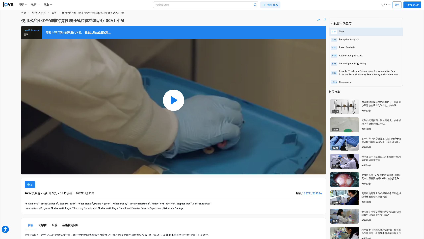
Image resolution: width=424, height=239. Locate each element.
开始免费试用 (412, 4)
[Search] (255, 4)
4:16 (334, 55)
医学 (54, 12)
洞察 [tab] (54, 225)
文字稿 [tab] (43, 225)
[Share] (318, 19)
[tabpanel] (173, 235)
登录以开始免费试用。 (98, 32)
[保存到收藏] (324, 19)
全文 (30, 184)
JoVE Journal (38, 12)
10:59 (334, 82)
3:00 (334, 47)
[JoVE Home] (8, 4)
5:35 (334, 64)
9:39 (334, 73)
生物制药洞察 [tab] (70, 225)
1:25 (334, 40)
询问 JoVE (272, 4)
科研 (23, 12)
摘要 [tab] (30, 225)
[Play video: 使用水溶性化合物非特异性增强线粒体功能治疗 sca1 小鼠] (173, 100)
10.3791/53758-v (312, 193)
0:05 (334, 31)
